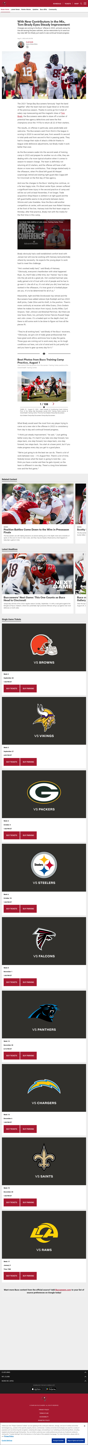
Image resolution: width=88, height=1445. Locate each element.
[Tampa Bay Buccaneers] (44, 1399)
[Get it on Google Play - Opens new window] (51, 1390)
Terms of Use (44, 1413)
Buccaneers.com (63, 1290)
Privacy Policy (44, 1409)
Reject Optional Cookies (76, 1440)
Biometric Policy (44, 1420)
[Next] (53, 403)
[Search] (81, 3)
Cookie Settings (7, 1440)
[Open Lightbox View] (43, 395)
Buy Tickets (11, 688)
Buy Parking (28, 688)
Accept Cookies (58, 1440)
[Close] (84, 1426)
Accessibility (44, 1417)
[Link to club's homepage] (4, 2)
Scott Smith (29, 42)
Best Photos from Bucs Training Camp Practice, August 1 (40, 361)
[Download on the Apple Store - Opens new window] (36, 1389)
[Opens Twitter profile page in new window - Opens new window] (27, 47)
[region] (44, 1433)
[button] (44, 234)
